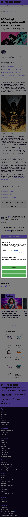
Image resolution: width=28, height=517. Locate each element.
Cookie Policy (16, 250)
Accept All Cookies (14, 274)
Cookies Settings (14, 267)
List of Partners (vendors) (5, 263)
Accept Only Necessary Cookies (14, 271)
